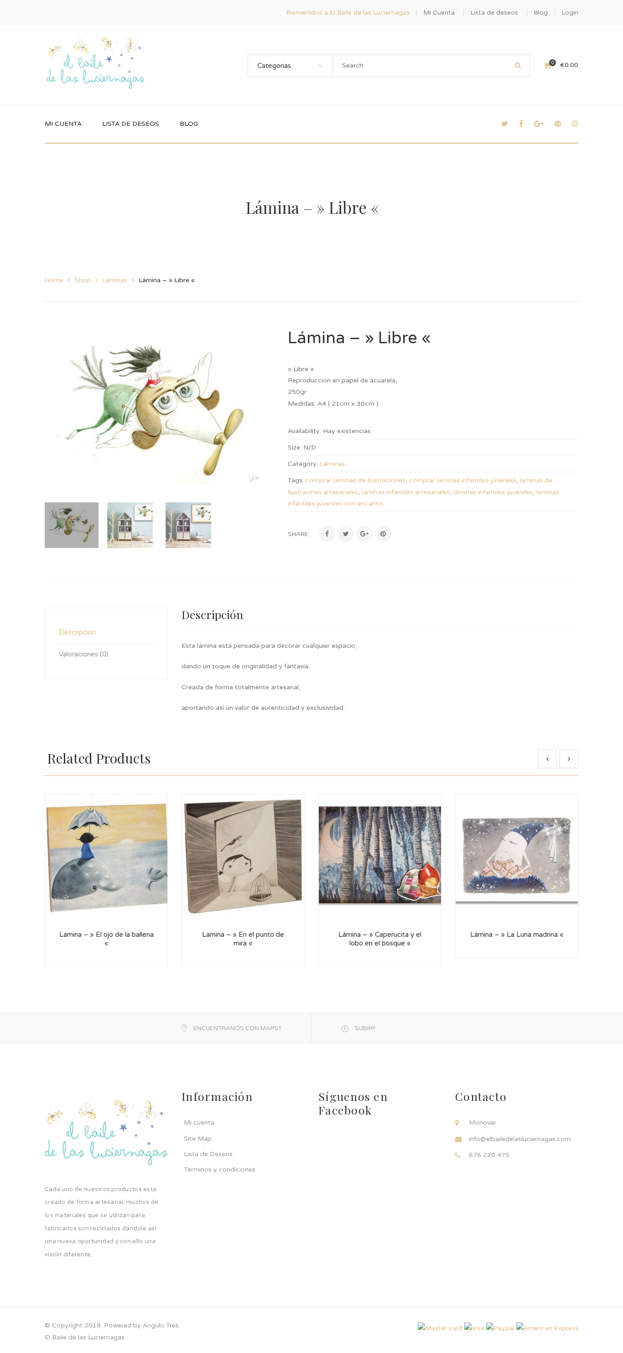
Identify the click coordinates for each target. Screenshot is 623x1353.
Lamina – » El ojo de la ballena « (106, 939)
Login (569, 12)
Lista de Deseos (208, 1154)
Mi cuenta (199, 1122)
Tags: (296, 480)
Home (54, 280)
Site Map (198, 1138)
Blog (541, 12)
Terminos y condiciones (219, 1169)
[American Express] (547, 1328)
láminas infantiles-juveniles (493, 492)
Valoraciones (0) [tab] (84, 654)
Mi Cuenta (439, 12)
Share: (299, 534)
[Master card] (440, 1328)
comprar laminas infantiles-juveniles (462, 480)
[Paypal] (500, 1328)
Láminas (114, 280)
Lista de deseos (494, 12)
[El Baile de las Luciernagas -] (96, 65)
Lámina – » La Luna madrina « (517, 934)
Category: (303, 464)
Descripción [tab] (77, 632)
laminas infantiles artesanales (406, 492)
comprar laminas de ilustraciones (355, 480)
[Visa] (474, 1328)
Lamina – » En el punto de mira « (243, 939)
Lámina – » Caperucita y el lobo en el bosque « (379, 939)
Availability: (304, 431)
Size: (294, 447)
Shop (83, 280)
